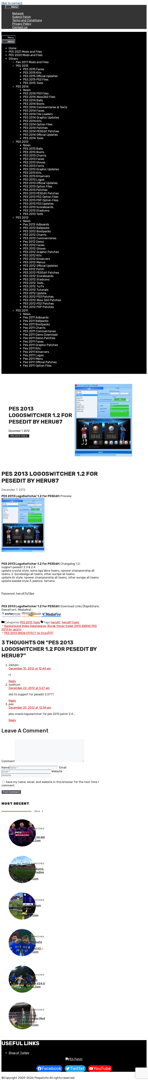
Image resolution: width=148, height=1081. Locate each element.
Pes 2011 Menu (33, 358)
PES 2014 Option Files (37, 124)
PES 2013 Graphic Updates (41, 169)
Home (12, 48)
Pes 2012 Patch (33, 269)
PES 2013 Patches (35, 190)
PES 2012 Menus (34, 262)
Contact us (19, 27)
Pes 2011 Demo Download (40, 334)
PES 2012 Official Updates (40, 265)
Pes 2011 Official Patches (40, 362)
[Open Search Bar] (4, 33)
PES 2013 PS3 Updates (38, 203)
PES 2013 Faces (33, 159)
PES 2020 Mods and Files (25, 55)
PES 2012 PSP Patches (38, 307)
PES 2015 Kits (32, 72)
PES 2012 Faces (33, 245)
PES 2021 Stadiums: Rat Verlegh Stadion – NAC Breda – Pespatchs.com (30, 873)
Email (62, 767)
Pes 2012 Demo (33, 241)
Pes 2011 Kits (32, 348)
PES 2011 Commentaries (39, 331)
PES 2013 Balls (33, 148)
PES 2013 (22, 141)
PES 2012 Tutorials (35, 290)
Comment (8, 761)
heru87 (55, 622)
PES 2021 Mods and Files (25, 51)
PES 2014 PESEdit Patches (41, 131)
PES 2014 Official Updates (40, 134)
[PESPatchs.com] (74, 1059)
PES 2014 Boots (33, 103)
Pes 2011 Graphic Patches (40, 345)
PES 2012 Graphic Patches (41, 252)
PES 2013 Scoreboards (38, 207)
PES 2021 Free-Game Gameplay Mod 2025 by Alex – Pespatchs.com (31, 1020)
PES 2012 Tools (33, 283)
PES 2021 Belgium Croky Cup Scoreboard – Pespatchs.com (29, 910)
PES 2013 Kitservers (36, 176)
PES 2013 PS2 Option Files (40, 197)
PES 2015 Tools (33, 83)
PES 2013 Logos (33, 179)
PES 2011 (22, 310)
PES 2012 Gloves (34, 248)
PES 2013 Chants (34, 155)
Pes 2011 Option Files (37, 365)
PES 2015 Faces (33, 69)
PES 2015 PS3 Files (35, 79)
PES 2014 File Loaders (38, 114)
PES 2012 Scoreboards (38, 276)
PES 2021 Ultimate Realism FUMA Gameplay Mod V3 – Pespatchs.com (30, 946)
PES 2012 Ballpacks (36, 228)
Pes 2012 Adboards (36, 224)
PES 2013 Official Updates (40, 183)
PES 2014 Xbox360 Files (39, 97)
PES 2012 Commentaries (39, 238)
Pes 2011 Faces (33, 341)
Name (5, 767)
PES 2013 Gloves (34, 162)
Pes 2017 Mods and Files (32, 62)
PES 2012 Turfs (33, 286)
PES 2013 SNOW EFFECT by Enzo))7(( (28, 633)
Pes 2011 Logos (33, 355)
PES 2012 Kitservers (36, 259)
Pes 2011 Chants (34, 328)
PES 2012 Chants (34, 235)
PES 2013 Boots (33, 152)
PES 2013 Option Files (37, 186)
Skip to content (11, 3)
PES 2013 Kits (32, 172)
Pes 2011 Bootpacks (36, 324)
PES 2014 (22, 86)
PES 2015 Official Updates (40, 76)
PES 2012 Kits (32, 255)
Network (18, 13)
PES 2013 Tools (33, 214)
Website (56, 771)
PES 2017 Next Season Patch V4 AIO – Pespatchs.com (31, 837)
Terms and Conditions (27, 20)
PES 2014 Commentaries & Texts (45, 107)
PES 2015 (22, 65)
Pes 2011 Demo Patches (39, 338)
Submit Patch (21, 17)
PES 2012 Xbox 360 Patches (42, 300)
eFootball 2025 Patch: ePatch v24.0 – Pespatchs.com (31, 983)
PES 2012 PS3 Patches (38, 296)
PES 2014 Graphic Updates (41, 117)
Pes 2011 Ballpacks (35, 321)
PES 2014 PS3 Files (36, 93)
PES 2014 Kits (32, 121)
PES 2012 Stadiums (36, 279)
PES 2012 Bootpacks (37, 231)
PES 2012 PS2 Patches (38, 303)
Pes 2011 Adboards (36, 317)
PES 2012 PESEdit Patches (41, 272)
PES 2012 (22, 217)
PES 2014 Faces (33, 110)
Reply (12, 681)
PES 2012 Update (34, 293)
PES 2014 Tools (33, 138)
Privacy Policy (21, 24)
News (27, 90)
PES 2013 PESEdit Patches (41, 193)
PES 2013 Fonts (33, 166)
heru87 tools (70, 622)
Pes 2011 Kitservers (36, 352)
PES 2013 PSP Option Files (40, 200)
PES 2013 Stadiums (36, 210)
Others (13, 58)
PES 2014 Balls (33, 100)
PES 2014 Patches (35, 128)
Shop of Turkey (19, 1053)
